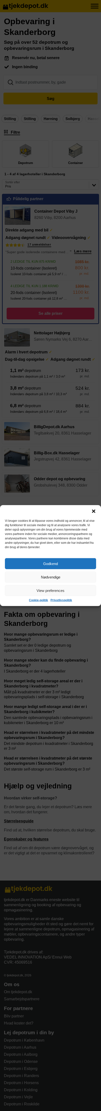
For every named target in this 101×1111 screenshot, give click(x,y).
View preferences (50, 590)
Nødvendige (50, 577)
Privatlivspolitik (61, 600)
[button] (93, 511)
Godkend (50, 563)
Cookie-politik (38, 600)
